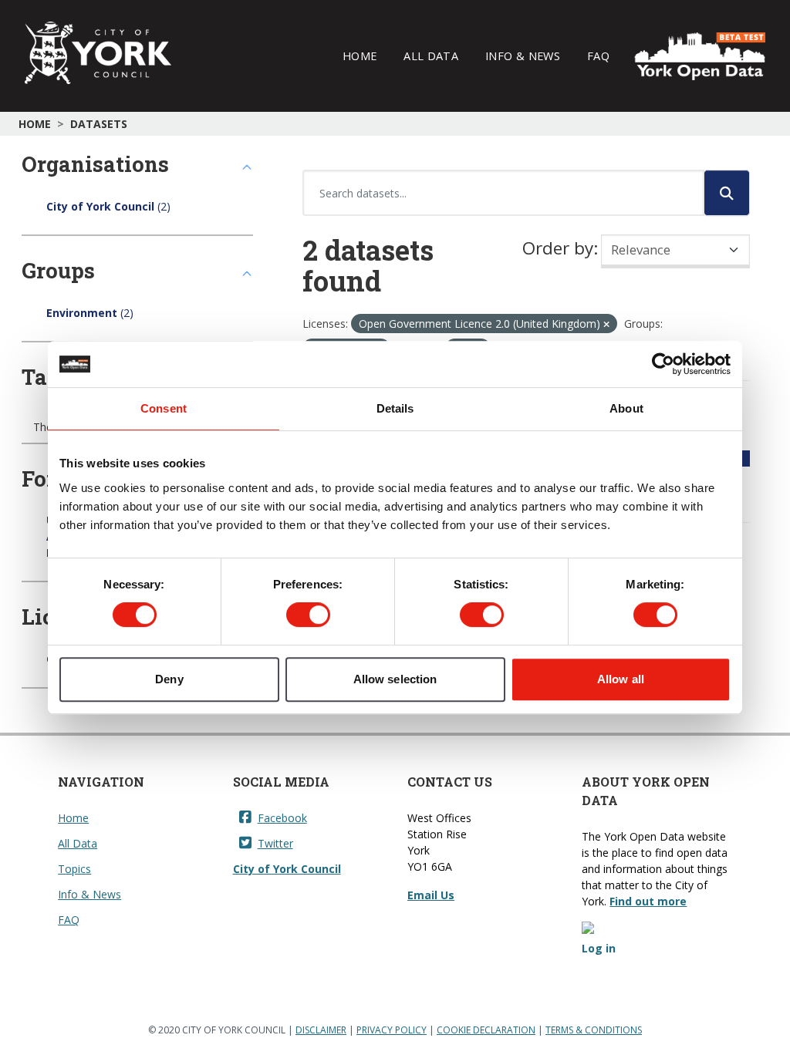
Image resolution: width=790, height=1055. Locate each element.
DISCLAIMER (320, 1029)
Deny (169, 679)
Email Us (430, 895)
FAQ (598, 55)
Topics (74, 868)
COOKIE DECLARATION (486, 1029)
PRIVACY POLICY (391, 1029)
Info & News (522, 55)
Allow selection (395, 679)
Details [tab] (395, 408)
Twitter (275, 843)
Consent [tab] (163, 408)
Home (359, 55)
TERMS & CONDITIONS (593, 1029)
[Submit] (727, 193)
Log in (599, 948)
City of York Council (287, 868)
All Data (430, 55)
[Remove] (606, 324)
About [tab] (626, 408)
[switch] (308, 614)
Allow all (620, 679)
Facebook (282, 818)
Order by (557, 248)
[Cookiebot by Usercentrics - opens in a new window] (663, 364)
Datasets (98, 123)
